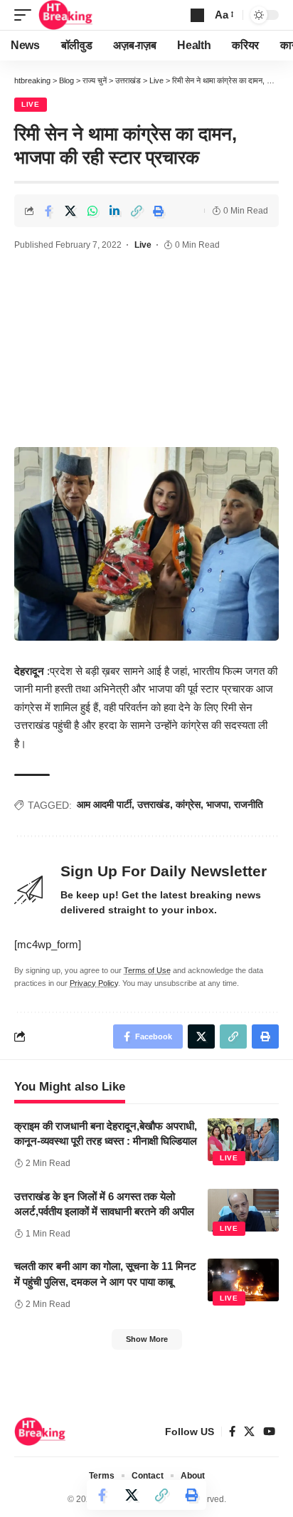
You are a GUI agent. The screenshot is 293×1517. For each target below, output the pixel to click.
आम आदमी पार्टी (104, 804)
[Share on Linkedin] (114, 210)
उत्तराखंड (153, 804)
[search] (197, 15)
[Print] (159, 210)
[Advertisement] (146, 351)
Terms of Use (147, 970)
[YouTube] (269, 1431)
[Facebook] (232, 1431)
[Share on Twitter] (70, 210)
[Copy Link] (136, 210)
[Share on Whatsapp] (92, 210)
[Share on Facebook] (48, 210)
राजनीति (248, 804)
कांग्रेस (188, 804)
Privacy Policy (94, 983)
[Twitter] (249, 1431)
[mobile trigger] (26, 15)
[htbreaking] (65, 15)
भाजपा (217, 804)
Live (30, 104)
